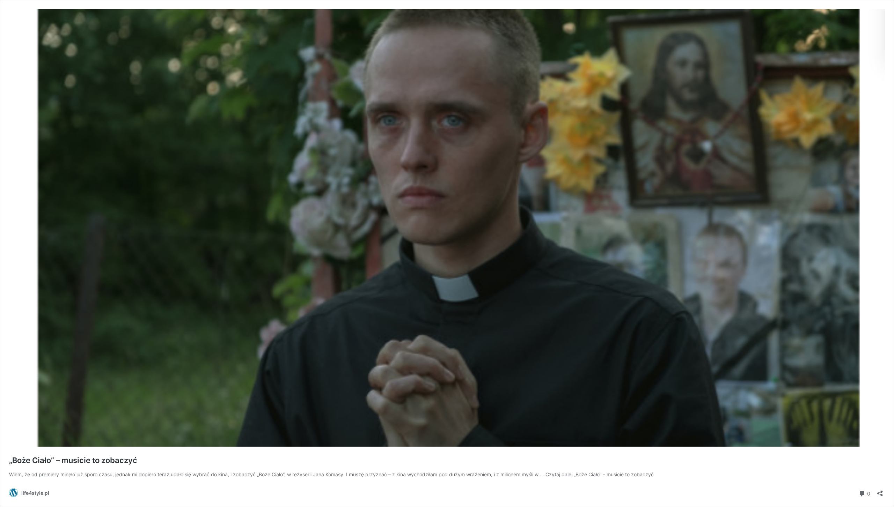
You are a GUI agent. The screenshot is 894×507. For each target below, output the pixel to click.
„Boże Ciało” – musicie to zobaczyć (73, 460)
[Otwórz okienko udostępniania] (880, 491)
